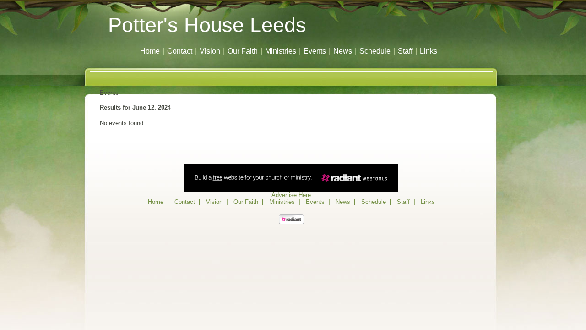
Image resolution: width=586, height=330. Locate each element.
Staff (405, 51)
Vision (210, 51)
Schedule (375, 51)
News (342, 51)
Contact (179, 51)
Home (150, 51)
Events (315, 51)
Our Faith (243, 51)
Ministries (280, 51)
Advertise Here (291, 195)
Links (428, 51)
